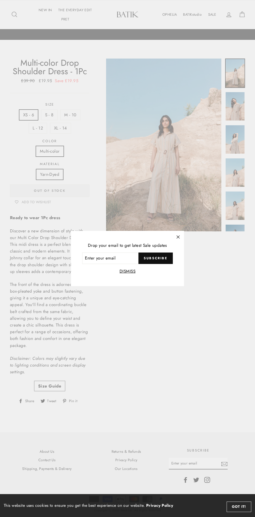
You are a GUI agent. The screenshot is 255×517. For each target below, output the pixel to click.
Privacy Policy (159, 505)
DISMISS (127, 271)
